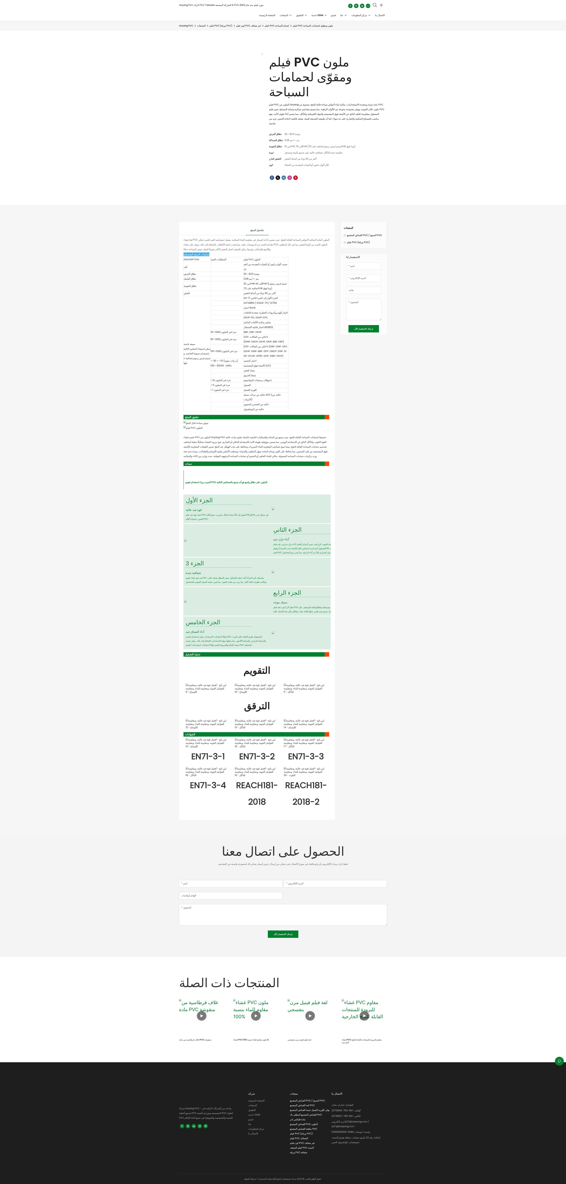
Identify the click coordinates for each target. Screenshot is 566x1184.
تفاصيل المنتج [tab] (257, 230)
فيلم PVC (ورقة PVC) (220, 25)
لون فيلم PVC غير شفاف (248, 25)
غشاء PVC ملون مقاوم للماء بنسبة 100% (251, 1039)
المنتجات (201, 25)
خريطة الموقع (250, 1179)
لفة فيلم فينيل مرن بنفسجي (299, 1039)
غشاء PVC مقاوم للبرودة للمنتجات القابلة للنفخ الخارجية (362, 1041)
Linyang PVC (186, 25)
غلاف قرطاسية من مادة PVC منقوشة (195, 1039)
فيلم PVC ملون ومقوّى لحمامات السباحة (313, 25)
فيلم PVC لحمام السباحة (277, 25)
